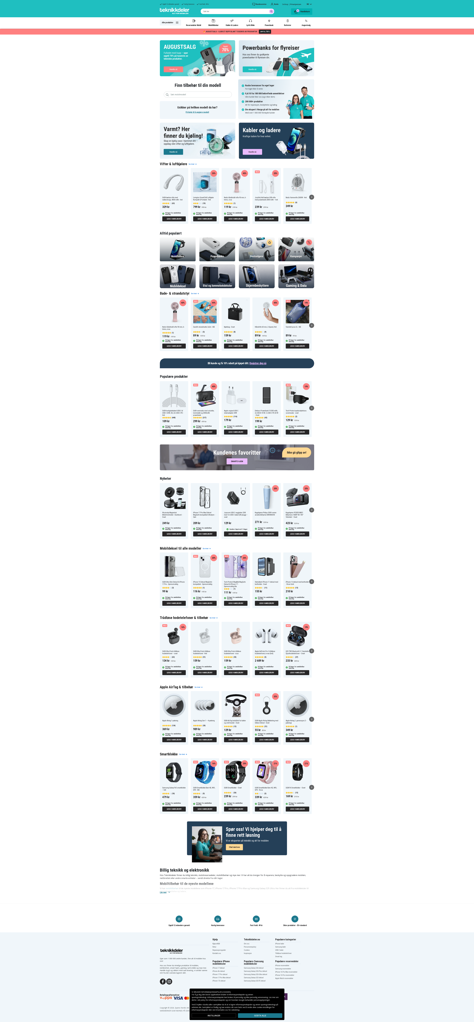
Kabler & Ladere (232, 25)
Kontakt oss (217, 953)
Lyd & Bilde (250, 25)
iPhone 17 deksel (219, 968)
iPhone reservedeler (282, 965)
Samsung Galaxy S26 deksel (254, 968)
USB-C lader (279, 950)
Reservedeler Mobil (193, 25)
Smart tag (278, 956)
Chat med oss (234, 847)
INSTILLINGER (214, 1015)
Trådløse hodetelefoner (283, 953)
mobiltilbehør (172, 888)
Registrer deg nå (257, 363)
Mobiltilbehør (213, 25)
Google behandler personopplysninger (254, 1000)
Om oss (246, 944)
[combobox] (237, 11)
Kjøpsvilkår (216, 944)
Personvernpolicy (250, 947)
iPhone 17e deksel (219, 981)
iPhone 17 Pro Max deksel (222, 978)
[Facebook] (163, 981)
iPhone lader (279, 944)
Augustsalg (306, 25)
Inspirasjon (248, 953)
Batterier (287, 25)
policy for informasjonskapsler (213, 1000)
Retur (214, 947)
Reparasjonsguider (219, 950)
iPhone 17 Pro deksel (220, 974)
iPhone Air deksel (219, 971)
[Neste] (311, 197)
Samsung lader (280, 947)
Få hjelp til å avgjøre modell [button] (197, 112)
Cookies (247, 950)
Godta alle (260, 1015)
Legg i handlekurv (174, 219)
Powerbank (269, 25)
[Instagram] (169, 981)
